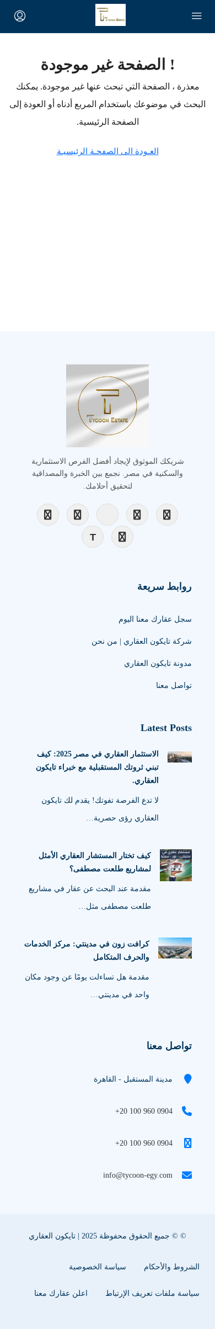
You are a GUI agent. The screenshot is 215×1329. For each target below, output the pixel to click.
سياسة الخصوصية (97, 1267)
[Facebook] (48, 515)
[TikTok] (93, 537)
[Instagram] (78, 515)
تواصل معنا (174, 685)
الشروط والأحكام (172, 1267)
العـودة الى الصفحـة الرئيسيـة (108, 151)
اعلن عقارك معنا (61, 1293)
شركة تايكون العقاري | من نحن (142, 641)
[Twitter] (167, 515)
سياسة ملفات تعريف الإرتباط (152, 1293)
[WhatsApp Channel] (122, 537)
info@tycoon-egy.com (138, 1175)
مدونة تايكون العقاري (158, 663)
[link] (180, 756)
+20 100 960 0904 (144, 1111)
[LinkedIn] (137, 515)
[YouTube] (107, 515)
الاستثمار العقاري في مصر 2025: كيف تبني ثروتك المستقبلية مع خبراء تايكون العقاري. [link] (97, 767)
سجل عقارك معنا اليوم (155, 619)
